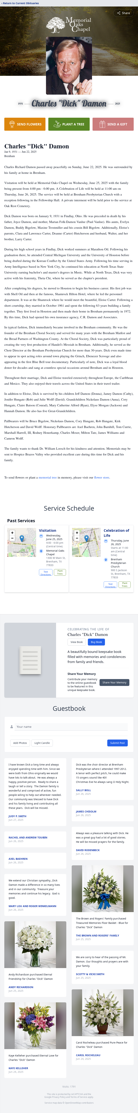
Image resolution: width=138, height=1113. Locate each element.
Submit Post (117, 743)
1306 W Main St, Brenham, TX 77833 (56, 561)
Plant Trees (60, 572)
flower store (101, 477)
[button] (22, 538)
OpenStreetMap (73, 1102)
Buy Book (96, 642)
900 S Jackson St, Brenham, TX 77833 (120, 573)
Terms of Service (78, 1097)
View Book (77, 642)
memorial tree (48, 477)
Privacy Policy (59, 1097)
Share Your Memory (114, 682)
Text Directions (46, 573)
